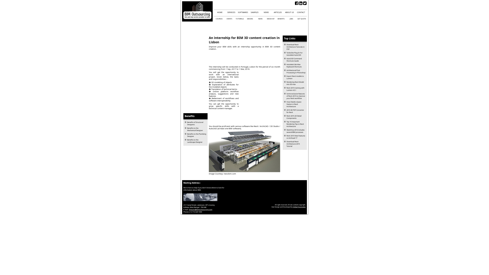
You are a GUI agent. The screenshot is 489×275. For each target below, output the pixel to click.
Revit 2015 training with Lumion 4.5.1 (295, 89)
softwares (243, 12)
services (231, 12)
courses (219, 19)
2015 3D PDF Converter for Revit (295, 111)
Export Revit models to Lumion (295, 77)
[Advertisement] (244, 28)
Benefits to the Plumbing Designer (196, 135)
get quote (301, 19)
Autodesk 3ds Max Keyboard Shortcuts (294, 65)
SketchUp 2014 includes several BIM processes (295, 131)
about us (289, 12)
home (219, 12)
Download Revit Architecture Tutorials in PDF (295, 46)
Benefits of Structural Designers (195, 123)
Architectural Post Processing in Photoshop (296, 71)
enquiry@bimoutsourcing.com (200, 209)
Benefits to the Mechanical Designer (195, 129)
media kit (271, 19)
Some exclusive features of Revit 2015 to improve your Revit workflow (296, 96)
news (266, 12)
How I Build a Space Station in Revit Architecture (294, 104)
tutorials (240, 19)
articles (278, 12)
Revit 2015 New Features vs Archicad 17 (296, 137)
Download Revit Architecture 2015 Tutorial (293, 143)
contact (301, 12)
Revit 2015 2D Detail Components (294, 117)
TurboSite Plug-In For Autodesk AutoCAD (295, 54)
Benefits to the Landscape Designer (194, 141)
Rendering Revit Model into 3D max (295, 83)
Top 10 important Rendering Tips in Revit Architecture (295, 124)
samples (255, 12)
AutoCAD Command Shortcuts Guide (294, 59)
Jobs (291, 19)
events (229, 19)
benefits (281, 19)
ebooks (250, 19)
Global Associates (299, 207)
